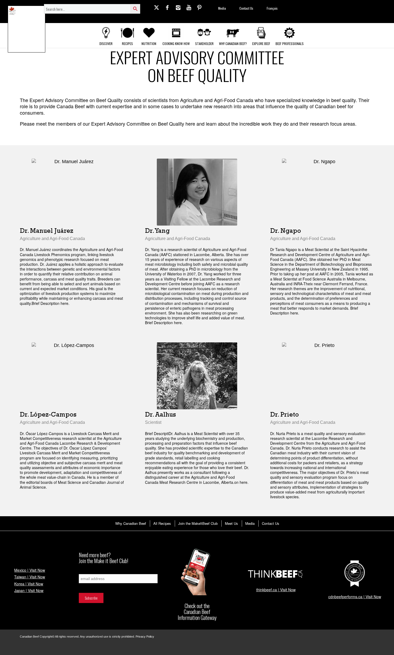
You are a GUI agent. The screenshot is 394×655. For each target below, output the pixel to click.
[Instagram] (178, 7)
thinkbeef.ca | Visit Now (276, 589)
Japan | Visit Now (28, 590)
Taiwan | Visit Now (29, 576)
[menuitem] (130, 523)
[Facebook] (167, 7)
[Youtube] (188, 7)
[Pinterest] (199, 7)
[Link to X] (156, 7)
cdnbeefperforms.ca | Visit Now (354, 596)
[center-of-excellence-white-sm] (354, 574)
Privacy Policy (145, 636)
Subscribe (85, 571)
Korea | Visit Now (28, 583)
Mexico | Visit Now (29, 570)
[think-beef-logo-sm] (275, 574)
